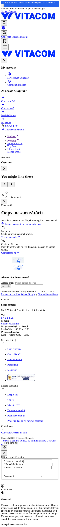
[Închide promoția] (2, 5)
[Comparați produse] (3, 29)
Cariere (10, 400)
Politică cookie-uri (16, 415)
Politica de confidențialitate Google (18, 294)
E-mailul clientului (14, 464)
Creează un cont (19, 37)
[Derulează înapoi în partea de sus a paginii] (4, 448)
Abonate (6, 286)
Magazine (12, 370)
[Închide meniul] (4, 60)
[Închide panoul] (4, 201)
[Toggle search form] (4, 22)
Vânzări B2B (13, 405)
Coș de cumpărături (14, 129)
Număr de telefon (13, 467)
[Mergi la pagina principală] (28, 19)
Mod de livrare (14, 359)
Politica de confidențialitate (33, 440)
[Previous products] (4, 184)
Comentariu (10, 476)
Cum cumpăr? (14, 349)
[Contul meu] (4, 33)
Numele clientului (13, 461)
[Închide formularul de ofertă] (4, 453)
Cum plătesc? (13, 354)
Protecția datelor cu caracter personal (25, 421)
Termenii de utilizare (48, 294)
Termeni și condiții (16, 410)
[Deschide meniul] (5, 47)
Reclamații (12, 364)
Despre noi (12, 394)
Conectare (6, 37)
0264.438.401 (12, 126)
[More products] (11, 184)
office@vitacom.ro (10, 323)
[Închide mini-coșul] (4, 168)
